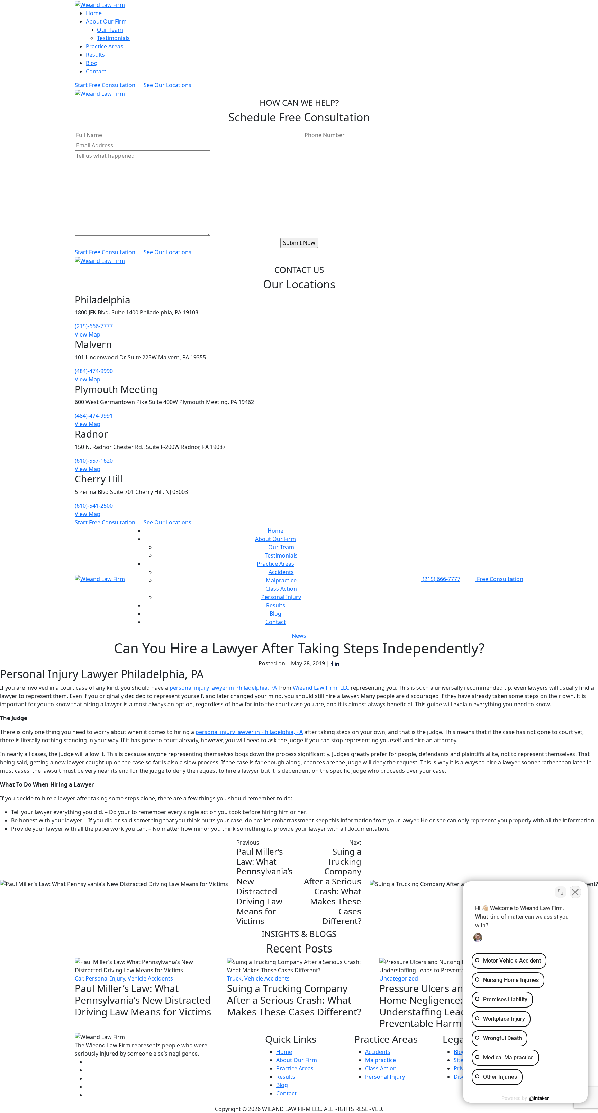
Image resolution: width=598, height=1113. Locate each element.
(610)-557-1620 (94, 460)
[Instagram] (89, 1095)
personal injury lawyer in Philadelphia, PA (249, 732)
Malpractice (281, 580)
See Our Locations (168, 85)
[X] (89, 1070)
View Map (87, 334)
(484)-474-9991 (94, 416)
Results (95, 54)
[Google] (89, 1078)
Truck (234, 978)
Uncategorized (398, 978)
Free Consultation (499, 579)
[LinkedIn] (337, 663)
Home (94, 13)
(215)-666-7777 (94, 326)
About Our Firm (106, 21)
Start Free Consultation (106, 85)
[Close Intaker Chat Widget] (575, 892)
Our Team (110, 30)
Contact (96, 71)
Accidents (281, 572)
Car (79, 978)
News (299, 636)
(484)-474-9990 (94, 371)
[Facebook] (333, 663)
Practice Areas (104, 46)
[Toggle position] (560, 892)
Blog (92, 63)
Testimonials (113, 38)
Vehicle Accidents (150, 978)
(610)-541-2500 (94, 505)
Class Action (281, 588)
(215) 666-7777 (440, 579)
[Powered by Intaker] (539, 1098)
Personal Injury (281, 597)
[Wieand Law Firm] (100, 4)
